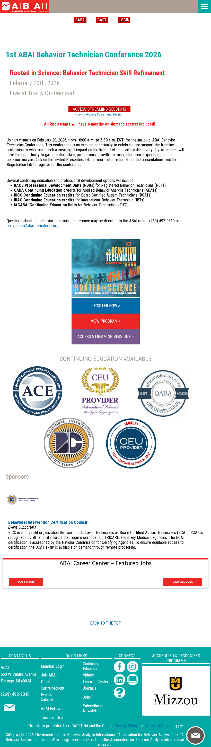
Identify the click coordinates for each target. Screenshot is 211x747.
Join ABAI (49, 675)
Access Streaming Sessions (99, 109)
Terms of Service (159, 725)
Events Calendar (48, 697)
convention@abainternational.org (32, 225)
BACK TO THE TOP (105, 623)
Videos (88, 675)
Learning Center (95, 681)
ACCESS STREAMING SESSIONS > (105, 336)
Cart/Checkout (52, 688)
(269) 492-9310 (15, 694)
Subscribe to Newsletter (93, 708)
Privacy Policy (126, 725)
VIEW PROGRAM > (105, 321)
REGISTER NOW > (105, 305)
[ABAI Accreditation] (170, 712)
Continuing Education (91, 666)
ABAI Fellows (51, 708)
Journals (89, 688)
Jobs (87, 697)
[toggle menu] (204, 6)
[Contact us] (9, 709)
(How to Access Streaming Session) (99, 114)
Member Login (52, 666)
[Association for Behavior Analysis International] (24, 6)
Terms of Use (52, 717)
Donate (46, 681)
